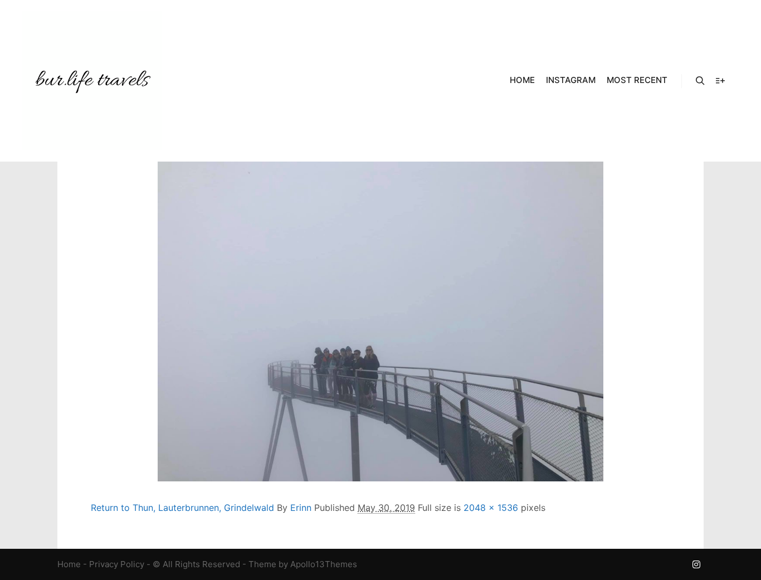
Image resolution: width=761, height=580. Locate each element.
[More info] (720, 81)
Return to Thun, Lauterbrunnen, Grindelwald (182, 507)
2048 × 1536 (491, 507)
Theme (262, 564)
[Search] (700, 81)
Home (69, 564)
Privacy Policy (116, 564)
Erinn (300, 507)
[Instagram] (696, 564)
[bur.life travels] (92, 81)
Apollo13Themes (323, 564)
